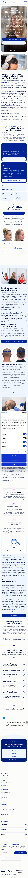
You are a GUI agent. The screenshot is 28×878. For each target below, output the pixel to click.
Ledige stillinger (4, 775)
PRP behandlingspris (5, 799)
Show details (21, 451)
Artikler (2, 807)
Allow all (14, 455)
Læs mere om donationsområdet (14, 392)
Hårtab (2, 812)
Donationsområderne (8, 366)
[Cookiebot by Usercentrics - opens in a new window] (21, 412)
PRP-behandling (4, 797)
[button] (12, 258)
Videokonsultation (14, 759)
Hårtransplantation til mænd (14, 159)
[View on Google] (4, 718)
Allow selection (14, 460)
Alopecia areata (4, 817)
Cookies (3, 780)
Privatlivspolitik (4, 777)
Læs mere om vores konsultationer (14, 341)
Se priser (14, 43)
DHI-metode (14, 615)
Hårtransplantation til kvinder (14, 180)
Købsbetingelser (4, 785)
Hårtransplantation (5, 792)
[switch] (25, 438)
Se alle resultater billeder (14, 213)
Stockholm (14, 750)
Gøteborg (14, 753)
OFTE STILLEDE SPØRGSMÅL (8, 809)
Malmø (14, 756)
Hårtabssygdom (4, 814)
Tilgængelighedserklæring (7, 782)
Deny (14, 464)
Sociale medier (4, 773)
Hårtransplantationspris (6, 794)
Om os (2, 770)
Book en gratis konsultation (14, 39)
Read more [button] (9, 727)
